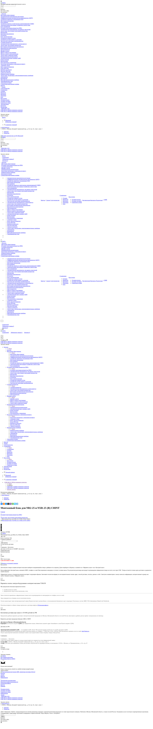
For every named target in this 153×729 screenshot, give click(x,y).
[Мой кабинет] (1, 323)
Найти (2, 716)
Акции (2, 674)
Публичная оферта (43, 605)
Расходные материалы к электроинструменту (22, 417)
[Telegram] (17, 504)
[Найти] (2, 8)
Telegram (6, 131)
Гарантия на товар (6, 692)
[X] (8, 504)
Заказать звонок (11, 489)
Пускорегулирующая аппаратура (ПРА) (21, 370)
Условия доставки (5, 690)
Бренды (3, 676)
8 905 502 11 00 (11, 111)
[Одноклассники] (4, 504)
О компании (10, 449)
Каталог (9, 350)
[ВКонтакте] (2, 504)
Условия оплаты (5, 689)
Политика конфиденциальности (9, 682)
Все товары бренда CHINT (8, 658)
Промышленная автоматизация (18, 407)
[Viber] (10, 504)
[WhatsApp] (13, 504)
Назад (10, 348)
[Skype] (15, 504)
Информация (4, 677)
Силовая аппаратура (15, 387)
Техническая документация (8, 680)
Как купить (10, 460)
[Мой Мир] (6, 504)
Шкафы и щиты (14, 399)
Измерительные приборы (17, 430)
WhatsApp (6, 133)
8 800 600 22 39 (5, 108)
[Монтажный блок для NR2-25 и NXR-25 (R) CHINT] (15, 520)
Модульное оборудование (17, 354)
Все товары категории (7, 657)
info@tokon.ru (5, 127)
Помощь (3, 686)
